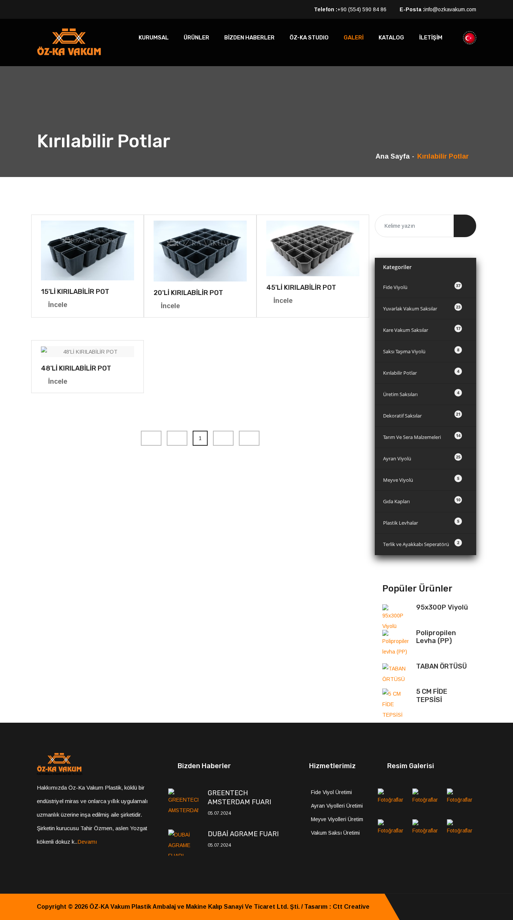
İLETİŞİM (430, 37)
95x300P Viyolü (442, 607)
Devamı (87, 841)
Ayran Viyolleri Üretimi (337, 806)
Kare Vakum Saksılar (421, 329)
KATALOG (391, 37)
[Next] (223, 438)
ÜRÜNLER (196, 37)
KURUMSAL (154, 37)
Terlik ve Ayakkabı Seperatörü (421, 544)
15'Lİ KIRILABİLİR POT (75, 292)
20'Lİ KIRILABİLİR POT (188, 293)
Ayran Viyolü (421, 458)
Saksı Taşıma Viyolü (421, 351)
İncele (57, 305)
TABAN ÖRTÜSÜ (441, 666)
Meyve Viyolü (421, 479)
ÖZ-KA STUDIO (309, 37)
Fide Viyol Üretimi (331, 792)
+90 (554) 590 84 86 (361, 9)
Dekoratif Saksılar (421, 415)
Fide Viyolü (421, 287)
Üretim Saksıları (421, 394)
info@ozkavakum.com (450, 9)
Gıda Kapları (421, 501)
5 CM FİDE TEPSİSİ (431, 695)
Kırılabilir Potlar (421, 372)
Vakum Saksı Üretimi (335, 833)
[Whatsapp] (474, 906)
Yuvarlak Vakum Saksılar (421, 308)
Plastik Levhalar (421, 522)
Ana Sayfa (393, 156)
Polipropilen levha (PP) (436, 637)
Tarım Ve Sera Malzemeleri (421, 436)
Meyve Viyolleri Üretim (337, 819)
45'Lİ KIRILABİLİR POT (301, 287)
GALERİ (354, 37)
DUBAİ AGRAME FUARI (243, 834)
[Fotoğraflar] (392, 801)
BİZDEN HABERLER (249, 37)
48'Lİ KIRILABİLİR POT (76, 368)
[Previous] (151, 438)
